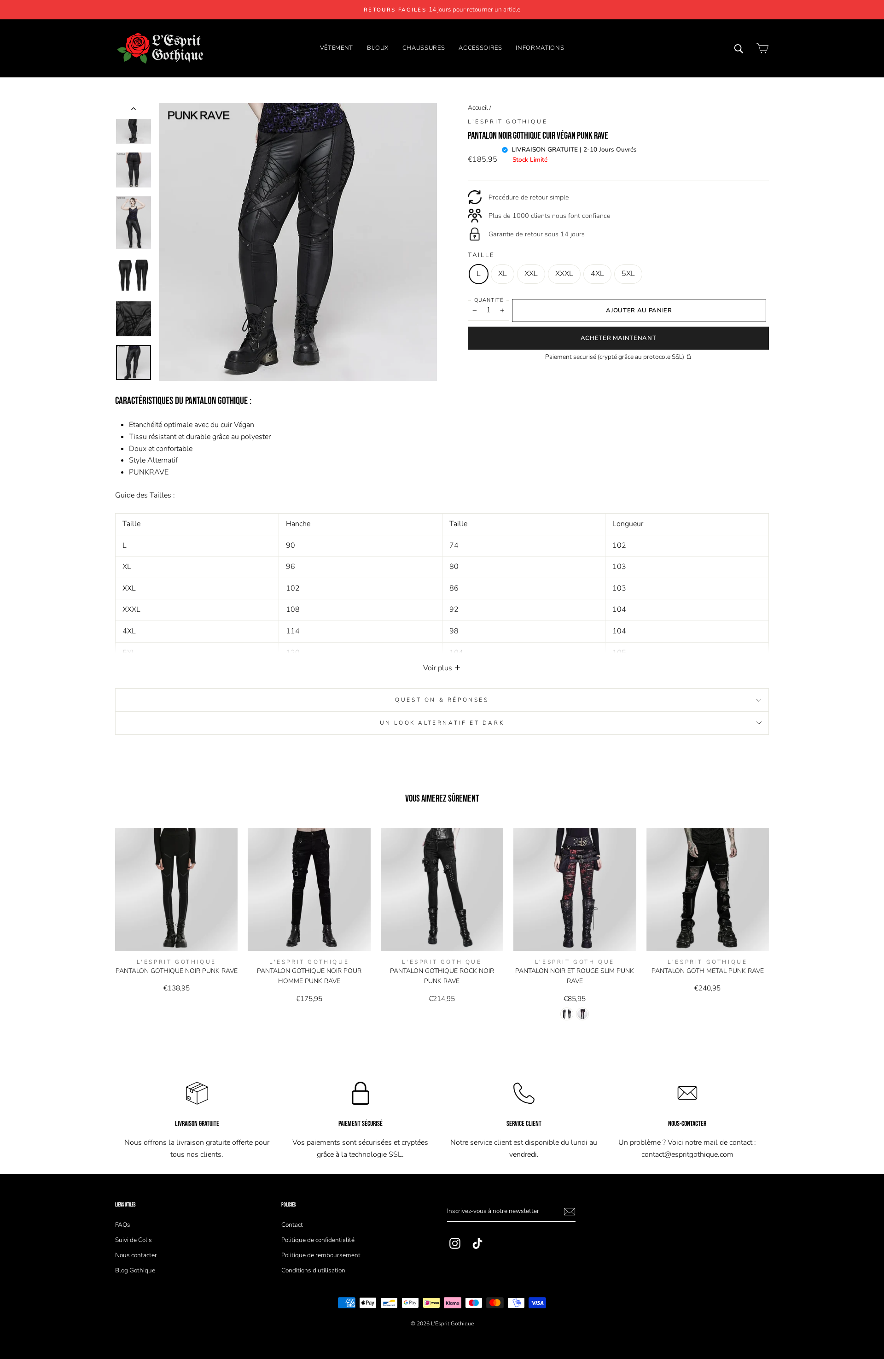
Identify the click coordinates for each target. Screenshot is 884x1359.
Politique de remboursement (321, 1255)
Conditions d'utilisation (313, 1270)
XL (502, 274)
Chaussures (423, 48)
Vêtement (336, 48)
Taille (481, 255)
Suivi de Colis (133, 1240)
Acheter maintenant (619, 338)
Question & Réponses (442, 699)
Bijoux (378, 48)
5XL (628, 274)
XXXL (564, 274)
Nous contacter (136, 1255)
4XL (597, 274)
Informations (540, 48)
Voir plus (438, 668)
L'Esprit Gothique (507, 121)
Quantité (488, 300)
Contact (292, 1224)
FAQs (122, 1224)
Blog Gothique (135, 1270)
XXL (531, 274)
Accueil (478, 107)
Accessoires (480, 48)
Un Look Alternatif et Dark (442, 722)
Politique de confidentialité (318, 1240)
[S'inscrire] (570, 1212)
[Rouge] (582, 1014)
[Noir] (567, 1014)
